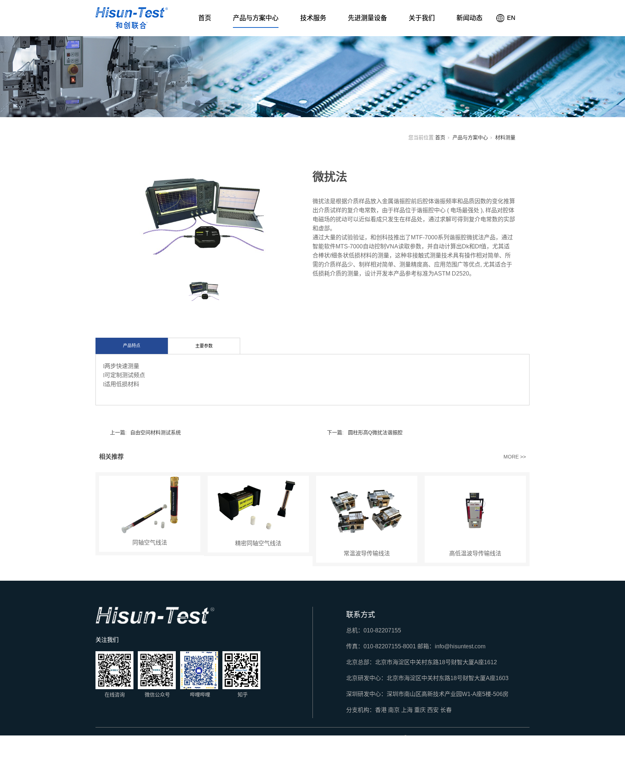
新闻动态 (469, 18)
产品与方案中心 (256, 18)
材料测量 (505, 137)
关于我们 (422, 18)
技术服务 (313, 18)
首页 (204, 18)
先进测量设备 (367, 18)
